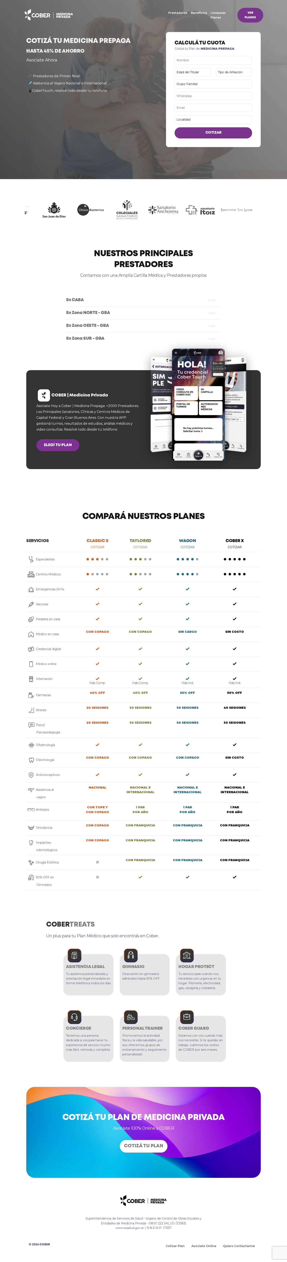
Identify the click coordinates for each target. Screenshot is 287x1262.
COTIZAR (213, 132)
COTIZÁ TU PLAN (143, 1146)
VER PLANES (250, 15)
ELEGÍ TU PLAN (58, 445)
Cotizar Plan (175, 1246)
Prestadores (177, 13)
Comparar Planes (218, 15)
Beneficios (199, 13)
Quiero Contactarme (239, 1246)
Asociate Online (203, 1246)
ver (141, 300)
